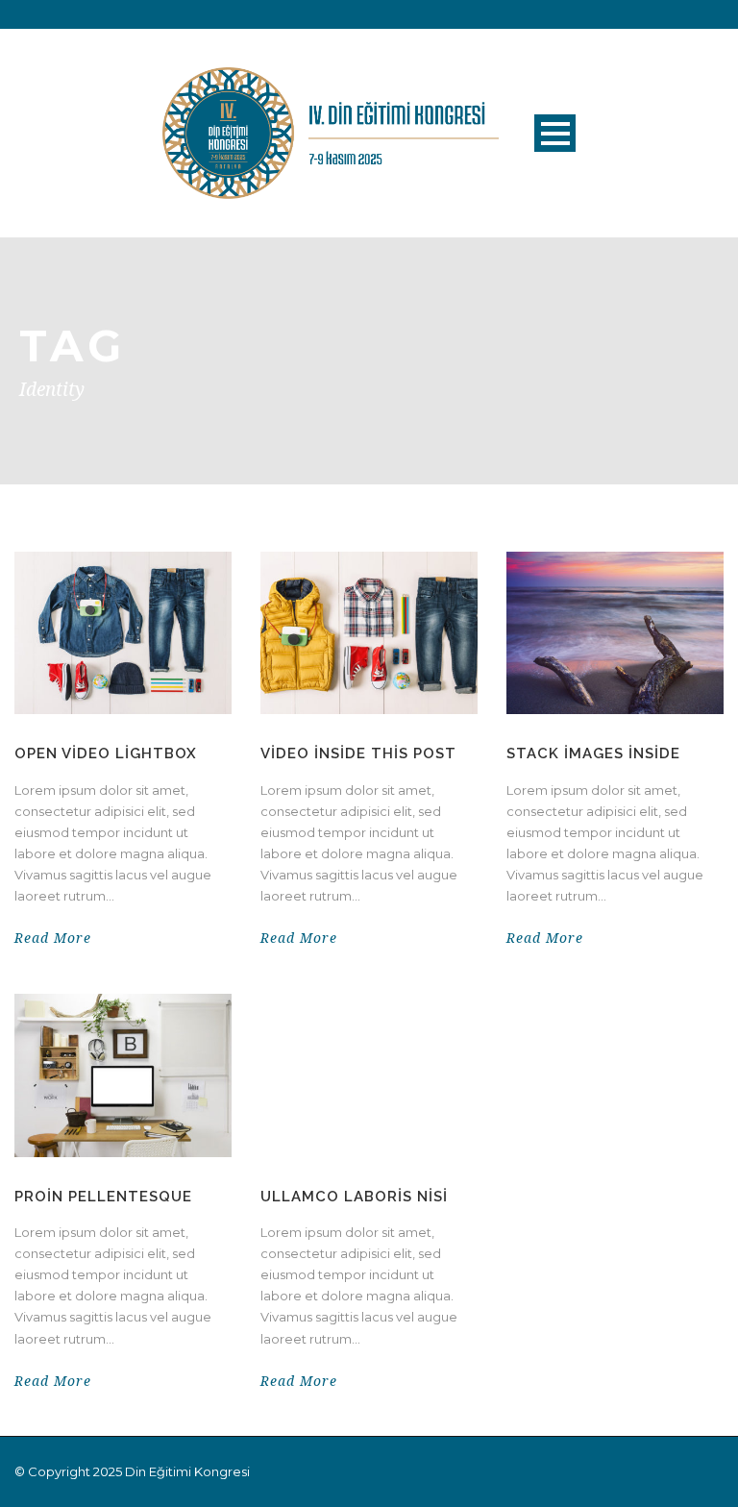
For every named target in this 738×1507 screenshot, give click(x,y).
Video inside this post (358, 753)
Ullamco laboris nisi (354, 1196)
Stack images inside (593, 753)
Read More (52, 938)
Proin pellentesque (103, 1196)
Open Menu (555, 133)
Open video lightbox (105, 753)
